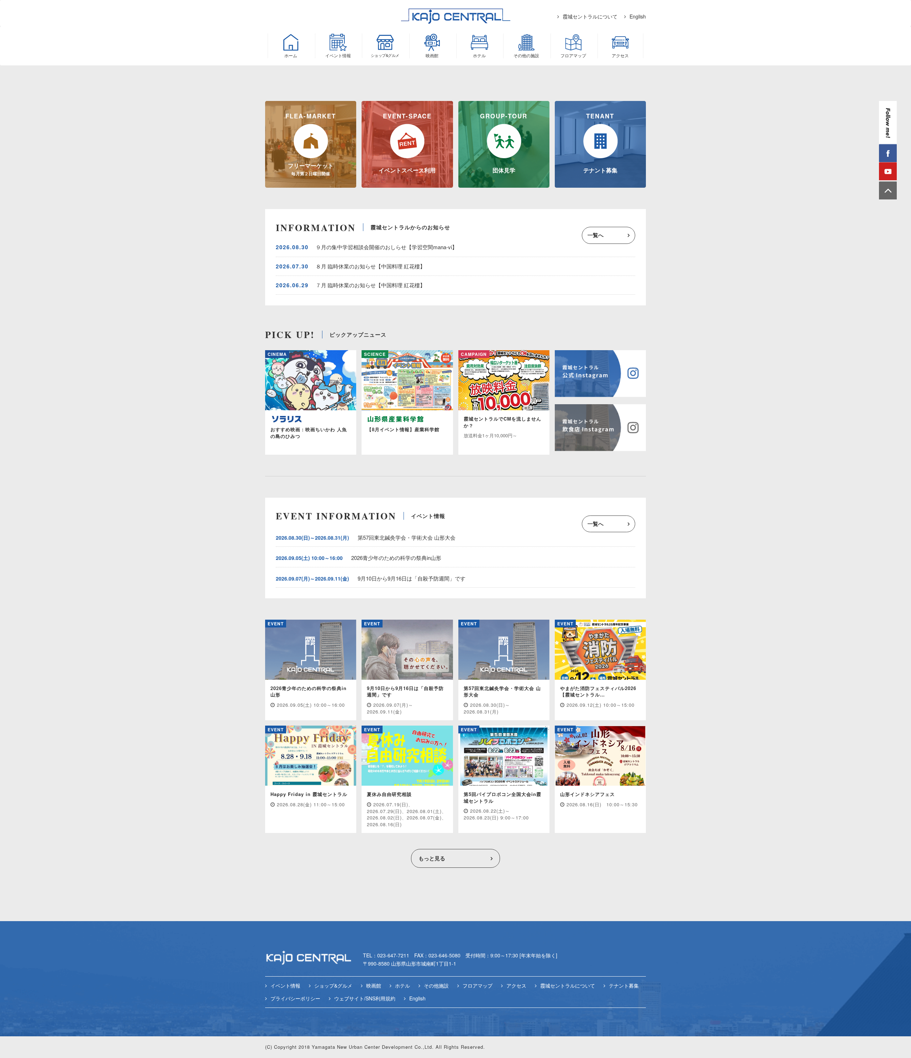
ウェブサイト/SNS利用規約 (364, 998)
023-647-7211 (393, 955)
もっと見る (431, 858)
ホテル (402, 985)
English (638, 16)
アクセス (516, 985)
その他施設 (436, 985)
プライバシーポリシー (295, 998)
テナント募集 (624, 985)
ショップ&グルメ (333, 985)
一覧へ (596, 235)
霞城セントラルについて (590, 16)
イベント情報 (285, 985)
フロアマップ (478, 985)
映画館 (373, 985)
